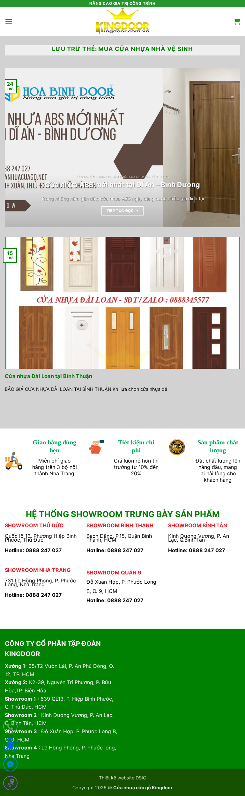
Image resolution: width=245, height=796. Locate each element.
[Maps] (10, 784)
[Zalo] (10, 746)
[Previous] (17, 148)
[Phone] (10, 727)
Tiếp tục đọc (123, 210)
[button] (8, 21)
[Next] (227, 148)
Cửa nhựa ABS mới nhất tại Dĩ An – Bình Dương (122, 184)
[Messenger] (10, 765)
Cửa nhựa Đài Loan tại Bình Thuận (48, 376)
